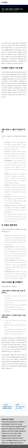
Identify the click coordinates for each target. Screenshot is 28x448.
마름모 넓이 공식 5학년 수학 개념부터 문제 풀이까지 (14, 431)
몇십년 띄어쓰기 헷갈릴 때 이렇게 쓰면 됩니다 (12, 442)
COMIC (4, 2)
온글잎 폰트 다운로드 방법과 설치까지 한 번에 (12, 438)
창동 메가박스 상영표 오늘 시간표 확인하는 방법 (13, 428)
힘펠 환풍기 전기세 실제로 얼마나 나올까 (11, 435)
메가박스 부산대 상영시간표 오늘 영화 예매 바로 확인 (14, 426)
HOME (2, 6)
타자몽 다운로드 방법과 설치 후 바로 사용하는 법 (13, 421)
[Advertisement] (14, 27)
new (6, 6)
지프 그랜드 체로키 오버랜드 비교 (14, 6)
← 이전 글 (7, 406)
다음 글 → (20, 406)
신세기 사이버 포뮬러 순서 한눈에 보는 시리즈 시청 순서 (14, 440)
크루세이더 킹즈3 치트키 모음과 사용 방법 (11, 433)
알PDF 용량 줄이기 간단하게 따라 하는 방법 (12, 424)
